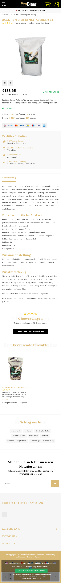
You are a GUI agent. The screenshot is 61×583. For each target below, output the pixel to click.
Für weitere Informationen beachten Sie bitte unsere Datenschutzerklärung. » (31, 576)
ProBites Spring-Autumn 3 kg (15, 387)
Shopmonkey (40, 557)
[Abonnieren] (55, 483)
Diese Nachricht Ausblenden (31, 571)
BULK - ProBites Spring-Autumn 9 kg (23, 15)
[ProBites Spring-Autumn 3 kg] (15, 368)
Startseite (5, 15)
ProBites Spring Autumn (16, 441)
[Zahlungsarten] (5, 125)
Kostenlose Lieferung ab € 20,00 (31, 10)
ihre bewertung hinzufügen (38, 23)
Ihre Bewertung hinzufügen (30, 332)
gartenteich (15, 431)
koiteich (45, 436)
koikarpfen (33, 436)
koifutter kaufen (19, 436)
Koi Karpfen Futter (43, 431)
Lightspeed (20, 557)
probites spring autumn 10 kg (42, 441)
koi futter (28, 431)
